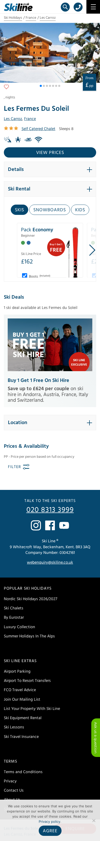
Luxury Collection (19, 627)
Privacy (10, 781)
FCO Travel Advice (20, 690)
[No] (93, 820)
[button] (41, 86)
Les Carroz (48, 17)
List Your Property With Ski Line (32, 708)
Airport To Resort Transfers (27, 680)
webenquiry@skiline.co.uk (50, 562)
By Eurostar (14, 617)
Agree (50, 831)
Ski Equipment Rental (23, 718)
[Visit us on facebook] (50, 525)
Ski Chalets (13, 608)
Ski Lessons (14, 727)
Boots (39, 276)
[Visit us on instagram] (36, 525)
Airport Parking (17, 671)
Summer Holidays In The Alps (29, 636)
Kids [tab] (80, 210)
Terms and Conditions (23, 772)
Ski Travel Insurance (21, 736)
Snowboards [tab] (49, 210)
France (31, 17)
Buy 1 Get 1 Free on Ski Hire (38, 380)
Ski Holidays (13, 17)
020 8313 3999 (50, 510)
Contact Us (14, 790)
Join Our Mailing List (22, 699)
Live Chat (95, 737)
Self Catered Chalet (38, 129)
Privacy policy (49, 821)
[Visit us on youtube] (64, 525)
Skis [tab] (19, 210)
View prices (50, 152)
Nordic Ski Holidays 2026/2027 (30, 599)
